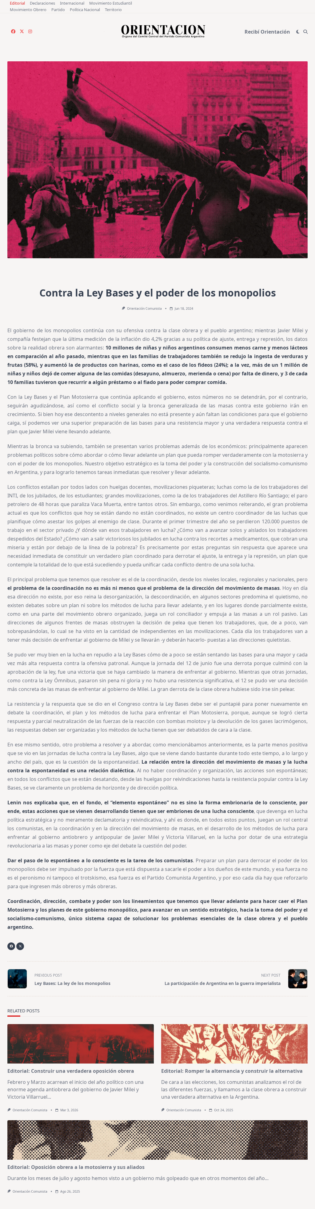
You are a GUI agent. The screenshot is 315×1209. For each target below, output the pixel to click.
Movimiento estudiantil (110, 3)
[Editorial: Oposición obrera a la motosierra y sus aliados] (157, 1140)
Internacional (72, 3)
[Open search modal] (305, 32)
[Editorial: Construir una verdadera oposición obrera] (80, 1044)
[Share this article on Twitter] (20, 946)
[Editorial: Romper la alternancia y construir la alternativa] (234, 1044)
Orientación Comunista (144, 308)
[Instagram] (30, 31)
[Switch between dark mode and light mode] (298, 32)
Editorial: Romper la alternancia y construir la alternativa (232, 1071)
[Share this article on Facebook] (11, 946)
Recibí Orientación (267, 31)
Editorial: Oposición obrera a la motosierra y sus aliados (76, 1167)
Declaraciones (42, 3)
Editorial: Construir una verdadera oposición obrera (70, 1071)
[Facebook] (13, 31)
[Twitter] (22, 31)
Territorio (113, 9)
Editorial (17, 3)
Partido (58, 9)
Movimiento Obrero (28, 9)
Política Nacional (85, 9)
